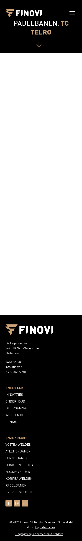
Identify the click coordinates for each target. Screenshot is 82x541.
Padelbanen (15, 485)
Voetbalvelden (18, 444)
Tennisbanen (16, 458)
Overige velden (18, 492)
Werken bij (15, 415)
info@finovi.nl (14, 367)
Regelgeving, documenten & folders (39, 534)
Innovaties (14, 394)
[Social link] (8, 505)
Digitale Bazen (45, 527)
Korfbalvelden (18, 478)
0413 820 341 (14, 362)
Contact (12, 422)
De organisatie (18, 408)
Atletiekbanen (18, 451)
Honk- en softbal (20, 465)
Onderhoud (15, 401)
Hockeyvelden (17, 472)
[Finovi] (23, 13)
